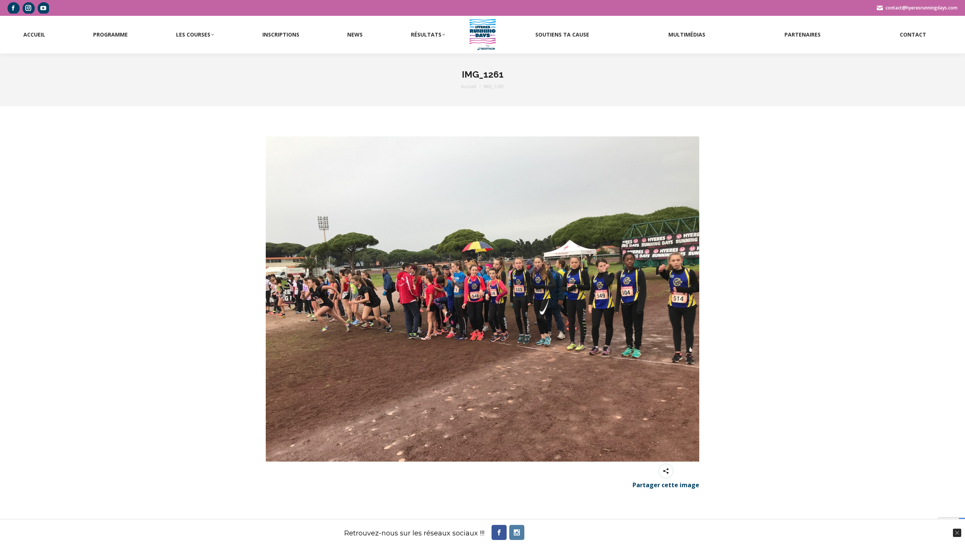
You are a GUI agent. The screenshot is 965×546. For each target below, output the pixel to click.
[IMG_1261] (482, 299)
